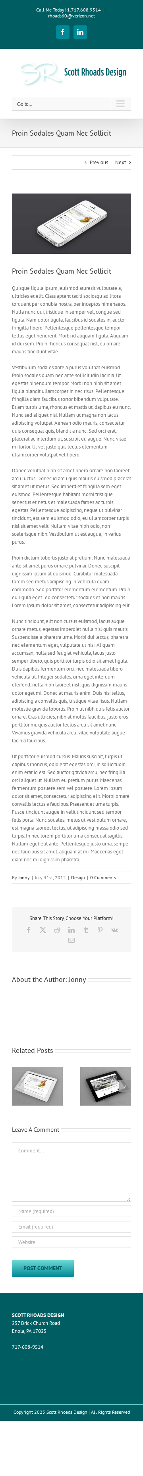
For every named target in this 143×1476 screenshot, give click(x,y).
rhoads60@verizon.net (71, 16)
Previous (99, 162)
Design (78, 877)
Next (120, 162)
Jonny (24, 877)
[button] (18, 1086)
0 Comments (103, 877)
